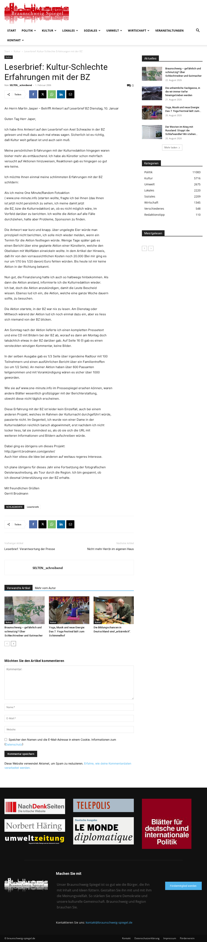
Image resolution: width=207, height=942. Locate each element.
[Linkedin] (61, 94)
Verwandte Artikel (18, 588)
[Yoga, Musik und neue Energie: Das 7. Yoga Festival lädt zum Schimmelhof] (69, 610)
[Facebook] (33, 94)
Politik (27, 30)
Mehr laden (170, 147)
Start (11, 30)
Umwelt (112, 30)
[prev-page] (7, 643)
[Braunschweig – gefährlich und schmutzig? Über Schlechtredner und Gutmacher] (24, 610)
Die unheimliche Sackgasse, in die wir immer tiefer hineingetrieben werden (182, 92)
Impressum (169, 938)
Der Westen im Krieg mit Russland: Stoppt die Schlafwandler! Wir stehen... (181, 130)
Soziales (90, 30)
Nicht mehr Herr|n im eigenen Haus (110, 549)
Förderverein (187, 938)
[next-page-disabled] (150, 248)
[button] (198, 31)
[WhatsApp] (52, 94)
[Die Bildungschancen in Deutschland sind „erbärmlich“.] (114, 610)
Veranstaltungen (169, 30)
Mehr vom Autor (45, 588)
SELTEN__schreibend (21, 85)
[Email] (70, 94)
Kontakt (14, 40)
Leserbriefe (33, 506)
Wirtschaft (137, 30)
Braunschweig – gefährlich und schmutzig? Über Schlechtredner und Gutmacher (23, 631)
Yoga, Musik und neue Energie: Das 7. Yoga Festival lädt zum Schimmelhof (67, 631)
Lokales (68, 30)
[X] (42, 94)
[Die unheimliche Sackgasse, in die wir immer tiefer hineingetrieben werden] (152, 93)
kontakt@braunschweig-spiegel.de (109, 922)
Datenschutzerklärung (146, 938)
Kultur (47, 30)
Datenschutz (13, 744)
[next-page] (13, 643)
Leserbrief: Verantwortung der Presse (29, 549)
